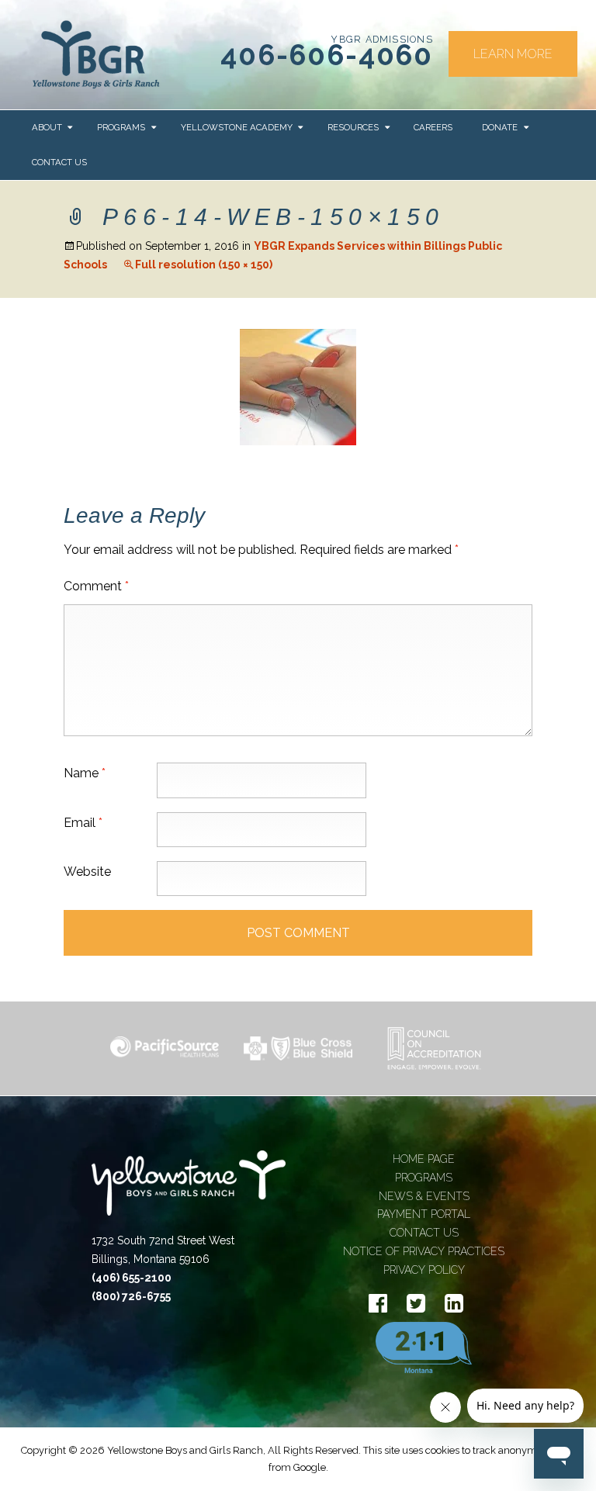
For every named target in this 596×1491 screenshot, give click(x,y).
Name (85, 773)
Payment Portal (423, 1214)
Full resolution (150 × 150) (203, 264)
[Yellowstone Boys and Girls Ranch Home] (189, 1191)
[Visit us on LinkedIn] (454, 1303)
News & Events (424, 1196)
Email (83, 822)
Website (87, 871)
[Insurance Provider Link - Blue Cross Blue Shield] (298, 1048)
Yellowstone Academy (237, 127)
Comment (96, 586)
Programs (121, 127)
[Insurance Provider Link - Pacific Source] (164, 1048)
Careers (433, 127)
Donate (500, 127)
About (47, 127)
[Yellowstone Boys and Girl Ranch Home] (96, 55)
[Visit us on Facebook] (378, 1303)
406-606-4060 (326, 55)
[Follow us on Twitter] (416, 1303)
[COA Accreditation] (431, 1048)
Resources (353, 127)
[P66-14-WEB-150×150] (298, 386)
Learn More (513, 54)
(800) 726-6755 (131, 1296)
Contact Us (59, 162)
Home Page (424, 1159)
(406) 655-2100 (132, 1277)
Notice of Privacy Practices (423, 1251)
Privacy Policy (424, 1270)
